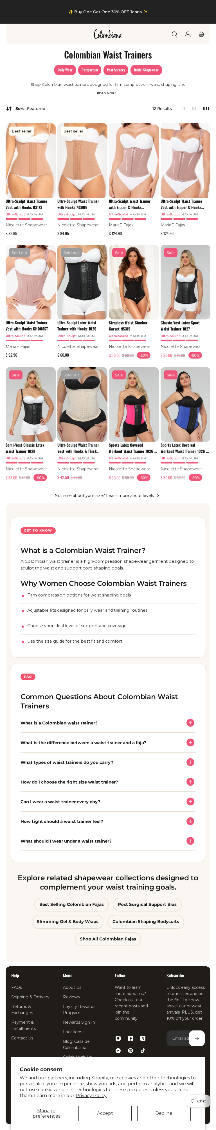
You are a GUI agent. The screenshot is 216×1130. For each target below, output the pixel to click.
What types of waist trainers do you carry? (67, 762)
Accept (105, 1113)
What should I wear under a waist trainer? (66, 840)
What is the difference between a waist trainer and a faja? (83, 742)
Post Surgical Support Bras (147, 904)
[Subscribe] (197, 1038)
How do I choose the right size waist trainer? (69, 781)
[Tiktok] (143, 1051)
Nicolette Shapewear (26, 224)
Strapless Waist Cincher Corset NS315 (128, 326)
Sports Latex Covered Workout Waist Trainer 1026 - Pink (132, 448)
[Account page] (188, 34)
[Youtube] (118, 1051)
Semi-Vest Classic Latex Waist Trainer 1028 (25, 448)
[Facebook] (130, 1038)
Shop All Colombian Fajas (108, 938)
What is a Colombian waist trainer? (59, 722)
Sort (30, 108)
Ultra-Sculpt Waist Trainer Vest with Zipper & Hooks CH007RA (181, 204)
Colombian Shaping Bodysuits (145, 921)
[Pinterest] (130, 1051)
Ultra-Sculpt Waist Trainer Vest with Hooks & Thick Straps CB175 (78, 448)
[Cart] (201, 34)
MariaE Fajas (121, 224)
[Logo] (108, 34)
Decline (163, 1113)
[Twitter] (143, 1038)
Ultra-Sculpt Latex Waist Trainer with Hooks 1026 (76, 326)
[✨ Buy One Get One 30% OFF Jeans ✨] (108, 12)
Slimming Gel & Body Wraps (67, 921)
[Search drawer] (174, 34)
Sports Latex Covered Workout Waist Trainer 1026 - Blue (184, 448)
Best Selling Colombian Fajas (71, 904)
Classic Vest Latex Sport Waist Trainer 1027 (180, 326)
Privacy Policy (91, 1095)
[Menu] (14, 34)
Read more (108, 93)
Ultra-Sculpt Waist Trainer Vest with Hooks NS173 (26, 204)
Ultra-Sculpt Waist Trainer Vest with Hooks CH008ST (27, 326)
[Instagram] (118, 1038)
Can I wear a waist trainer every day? (60, 801)
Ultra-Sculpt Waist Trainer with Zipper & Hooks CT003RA (129, 204)
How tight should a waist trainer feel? (62, 821)
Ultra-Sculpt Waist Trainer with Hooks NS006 (78, 204)
